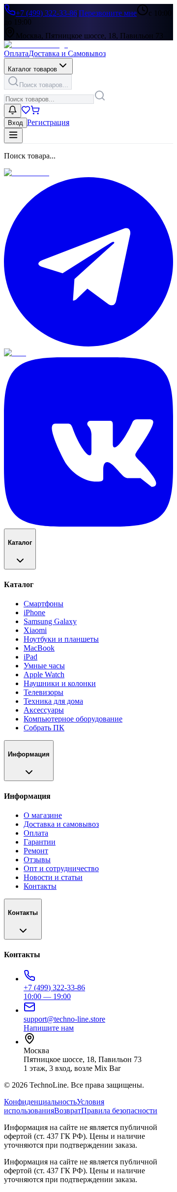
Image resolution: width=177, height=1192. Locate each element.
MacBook (39, 648)
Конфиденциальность (40, 1102)
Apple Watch (44, 674)
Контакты (40, 886)
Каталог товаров (32, 69)
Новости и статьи (53, 877)
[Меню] (13, 135)
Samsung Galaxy (50, 621)
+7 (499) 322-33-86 (46, 13)
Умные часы (44, 665)
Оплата (16, 53)
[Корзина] (35, 112)
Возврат (67, 1110)
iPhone (34, 612)
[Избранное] (25, 112)
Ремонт (36, 851)
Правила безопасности (119, 1110)
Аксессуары (44, 710)
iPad (30, 657)
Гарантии (40, 842)
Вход (15, 122)
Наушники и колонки (60, 683)
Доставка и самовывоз (61, 824)
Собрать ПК (44, 727)
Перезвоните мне (108, 13)
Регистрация (48, 122)
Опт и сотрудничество (61, 868)
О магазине (43, 815)
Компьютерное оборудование (73, 719)
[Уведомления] (12, 111)
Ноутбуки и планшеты (61, 639)
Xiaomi (35, 630)
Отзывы (37, 859)
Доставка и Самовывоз (67, 53)
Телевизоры (43, 692)
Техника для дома (53, 701)
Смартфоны (43, 603)
